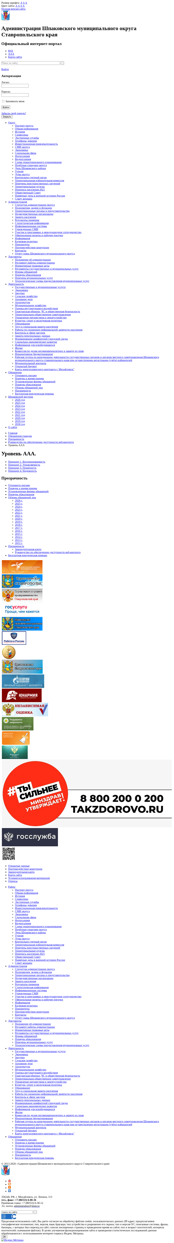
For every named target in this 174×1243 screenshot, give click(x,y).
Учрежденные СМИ (26, 229)
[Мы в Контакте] (9, 1191)
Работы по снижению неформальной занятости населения (48, 329)
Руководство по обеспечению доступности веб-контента (41, 442)
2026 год (20, 399)
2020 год (20, 418)
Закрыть (7, 116)
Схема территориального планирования (38, 162)
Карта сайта (15, 57)
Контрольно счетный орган (31, 177)
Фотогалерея (22, 156)
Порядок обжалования (28, 274)
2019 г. (19, 521)
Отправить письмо (26, 375)
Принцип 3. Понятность (22, 467)
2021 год (20, 415)
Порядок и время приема (29, 378)
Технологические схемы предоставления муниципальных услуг (52, 281)
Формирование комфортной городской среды (41, 338)
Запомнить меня (14, 101)
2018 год (20, 424)
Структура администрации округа (35, 204)
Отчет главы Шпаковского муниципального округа (45, 253)
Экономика (21, 150)
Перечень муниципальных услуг (34, 278)
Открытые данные (19, 865)
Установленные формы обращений (35, 381)
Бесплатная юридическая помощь (34, 393)
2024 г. (19, 506)
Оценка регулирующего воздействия (36, 308)
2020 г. (19, 518)
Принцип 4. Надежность (22, 470)
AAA (11, 53)
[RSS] (9, 1184)
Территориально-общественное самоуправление (43, 314)
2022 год (20, 412)
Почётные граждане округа (31, 165)
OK (4, 1237)
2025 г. (19, 503)
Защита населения (25, 217)
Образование (22, 323)
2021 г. (19, 515)
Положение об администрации (33, 259)
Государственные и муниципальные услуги (40, 287)
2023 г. (19, 509)
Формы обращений (26, 271)
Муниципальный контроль (30, 363)
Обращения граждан (20, 436)
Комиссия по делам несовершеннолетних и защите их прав (49, 351)
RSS (10, 50)
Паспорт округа (24, 125)
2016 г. (19, 531)
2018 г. (19, 524)
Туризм (19, 171)
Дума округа (22, 174)
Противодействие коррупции (32, 247)
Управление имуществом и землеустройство (41, 317)
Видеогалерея (23, 159)
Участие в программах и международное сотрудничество (48, 232)
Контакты (20, 250)
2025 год (20, 402)
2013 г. (19, 540)
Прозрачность (23, 390)
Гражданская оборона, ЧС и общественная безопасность (47, 311)
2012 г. (19, 543)
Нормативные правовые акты (32, 265)
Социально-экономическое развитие (36, 341)
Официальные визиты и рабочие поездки (39, 235)
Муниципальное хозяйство (30, 305)
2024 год (20, 405)
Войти (5, 69)
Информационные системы (31, 226)
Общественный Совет (28, 192)
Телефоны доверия (26, 140)
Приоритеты (22, 244)
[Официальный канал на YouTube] (9, 1181)
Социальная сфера (25, 153)
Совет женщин (23, 198)
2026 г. (19, 500)
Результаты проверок (27, 220)
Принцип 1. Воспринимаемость (26, 461)
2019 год (20, 421)
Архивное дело (24, 299)
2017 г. (19, 527)
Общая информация (26, 128)
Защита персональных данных (32, 335)
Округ (11, 122)
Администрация (17, 201)
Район (11, 886)
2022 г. (19, 512)
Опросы (13, 881)
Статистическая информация (32, 223)
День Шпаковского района (30, 168)
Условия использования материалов (29, 878)
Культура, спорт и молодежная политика (38, 320)
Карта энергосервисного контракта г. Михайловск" (44, 369)
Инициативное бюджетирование (34, 354)
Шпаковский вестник (20, 396)
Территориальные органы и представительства (42, 211)
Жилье (19, 348)
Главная (12, 433)
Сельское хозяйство (26, 296)
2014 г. (19, 537)
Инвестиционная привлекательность (36, 143)
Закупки (20, 293)
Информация (22, 238)
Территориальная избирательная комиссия (39, 180)
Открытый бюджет (26, 366)
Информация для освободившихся (35, 345)
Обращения (15, 372)
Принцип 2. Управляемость (24, 464)
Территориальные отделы (30, 186)
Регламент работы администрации (35, 262)
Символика (21, 134)
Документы (15, 256)
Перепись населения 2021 (30, 189)
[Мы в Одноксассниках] (9, 1187)
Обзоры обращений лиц (29, 387)
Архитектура (22, 302)
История (20, 131)
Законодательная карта (28, 549)
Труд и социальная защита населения (36, 326)
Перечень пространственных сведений (37, 183)
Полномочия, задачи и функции (33, 207)
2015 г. (19, 534)
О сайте (12, 427)
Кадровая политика (26, 241)
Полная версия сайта (13, 8)
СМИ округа (22, 147)
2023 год (20, 409)
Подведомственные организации (34, 214)
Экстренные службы (27, 137)
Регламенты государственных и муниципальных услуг (47, 268)
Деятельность (16, 284)
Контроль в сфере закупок (30, 332)
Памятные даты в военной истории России (40, 195)
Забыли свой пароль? (13, 113)
